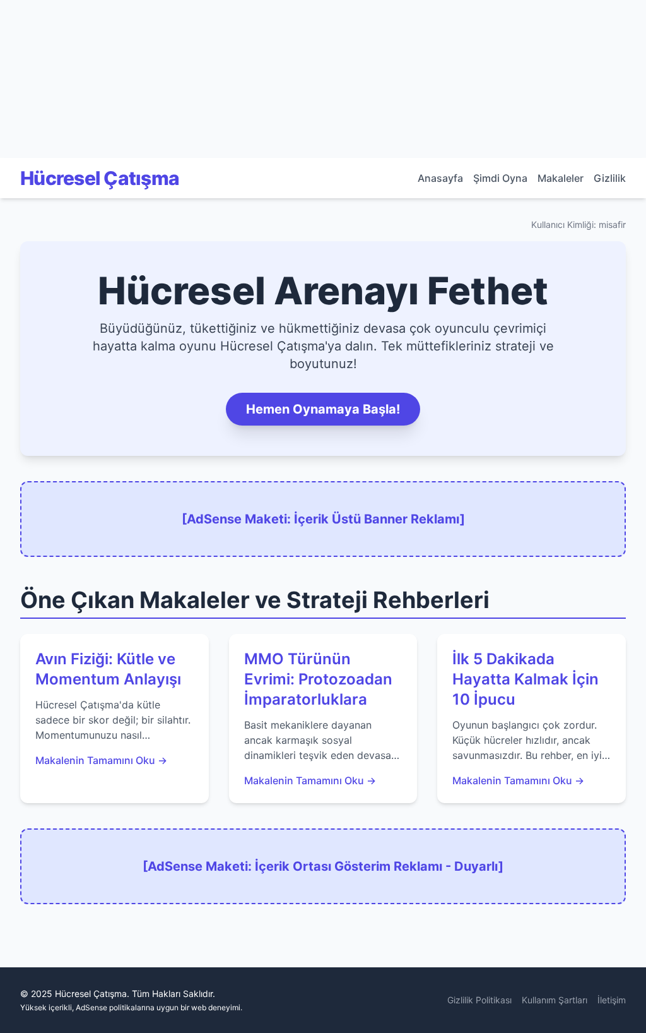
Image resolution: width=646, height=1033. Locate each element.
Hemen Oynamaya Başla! (323, 409)
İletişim (611, 999)
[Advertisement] (94, 79)
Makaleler (560, 178)
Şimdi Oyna (500, 178)
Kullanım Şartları (554, 999)
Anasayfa (440, 178)
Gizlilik (610, 178)
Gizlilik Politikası (479, 999)
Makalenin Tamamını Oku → (101, 760)
